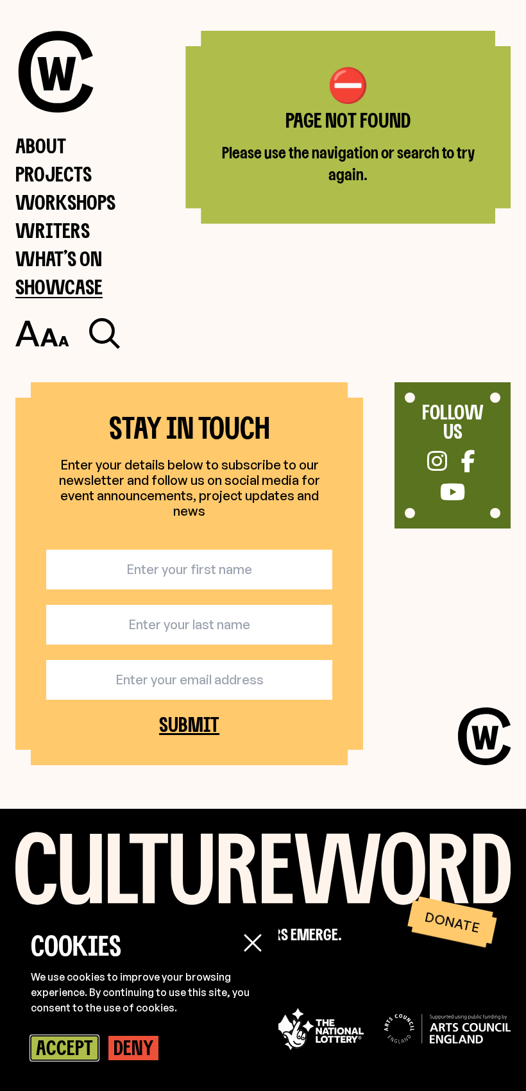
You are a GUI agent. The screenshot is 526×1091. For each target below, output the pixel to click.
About (40, 145)
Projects (53, 173)
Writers (52, 230)
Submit (189, 724)
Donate (451, 921)
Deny (133, 1047)
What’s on (58, 258)
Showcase (59, 286)
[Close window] (252, 942)
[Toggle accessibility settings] (42, 333)
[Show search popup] (104, 333)
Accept (64, 1047)
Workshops (65, 201)
